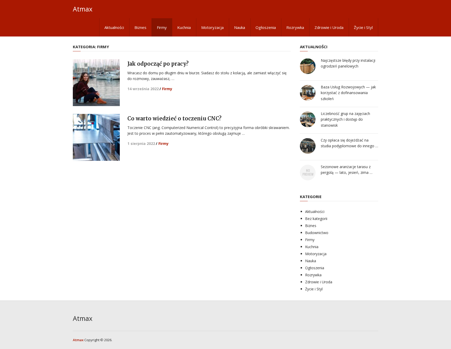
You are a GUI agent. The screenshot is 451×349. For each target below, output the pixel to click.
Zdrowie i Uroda (328, 27)
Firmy (162, 27)
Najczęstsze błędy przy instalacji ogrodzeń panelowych (348, 63)
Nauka (239, 27)
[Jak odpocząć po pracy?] (96, 82)
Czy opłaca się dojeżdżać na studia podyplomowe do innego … (349, 143)
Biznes (140, 27)
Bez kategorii (316, 218)
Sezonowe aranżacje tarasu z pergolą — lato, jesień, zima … (346, 169)
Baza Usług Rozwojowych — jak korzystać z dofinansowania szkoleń (348, 92)
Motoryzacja (212, 27)
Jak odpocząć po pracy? (158, 63)
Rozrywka (295, 27)
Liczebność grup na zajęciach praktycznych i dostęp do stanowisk (345, 119)
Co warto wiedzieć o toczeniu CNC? (174, 118)
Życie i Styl (363, 27)
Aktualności (114, 27)
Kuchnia (184, 27)
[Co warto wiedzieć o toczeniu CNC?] (96, 137)
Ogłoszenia (266, 27)
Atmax (82, 9)
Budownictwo (316, 232)
